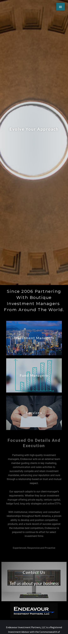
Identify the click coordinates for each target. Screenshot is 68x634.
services (34, 413)
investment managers (34, 338)
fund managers (34, 375)
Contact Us (34, 572)
